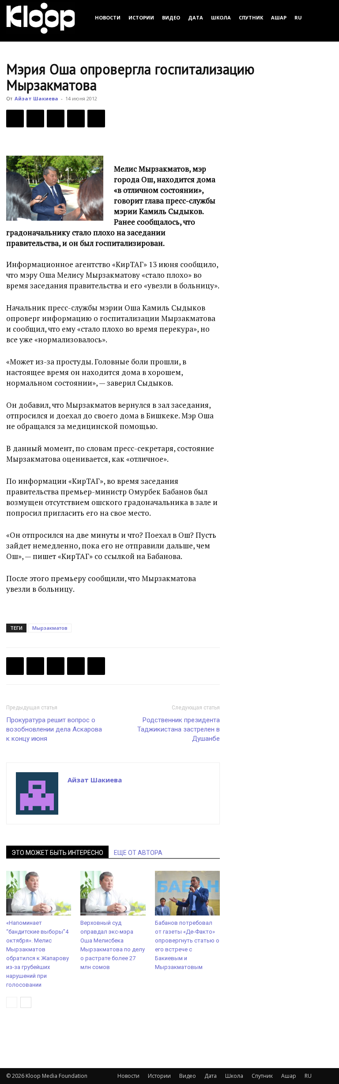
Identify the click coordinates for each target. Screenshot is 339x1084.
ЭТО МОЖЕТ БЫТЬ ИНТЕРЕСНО (57, 852)
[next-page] (25, 1002)
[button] (322, 17)
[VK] (55, 118)
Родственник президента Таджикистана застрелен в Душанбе (178, 729)
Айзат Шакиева (36, 98)
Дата (195, 17)
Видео (171, 17)
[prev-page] (11, 1002)
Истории (141, 17)
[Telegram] (76, 118)
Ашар (278, 17)
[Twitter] (35, 118)
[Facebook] (15, 118)
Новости (108, 17)
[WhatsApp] (96, 118)
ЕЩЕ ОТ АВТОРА (138, 852)
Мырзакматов (50, 627)
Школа (221, 17)
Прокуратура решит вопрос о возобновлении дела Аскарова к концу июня (54, 729)
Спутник (251, 17)
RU (298, 17)
